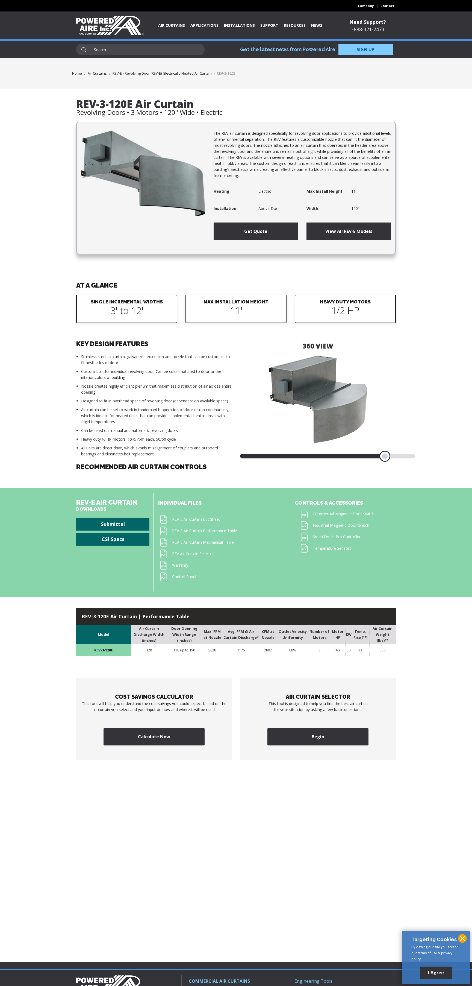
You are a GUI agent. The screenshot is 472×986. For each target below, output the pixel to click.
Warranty (180, 565)
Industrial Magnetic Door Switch (341, 525)
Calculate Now (154, 737)
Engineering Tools (313, 981)
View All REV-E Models (348, 231)
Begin (318, 737)
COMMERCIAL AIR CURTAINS (219, 981)
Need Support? (367, 22)
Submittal (113, 524)
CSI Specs (113, 539)
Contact (387, 6)
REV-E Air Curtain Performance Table (204, 530)
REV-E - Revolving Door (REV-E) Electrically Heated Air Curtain (162, 73)
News (316, 25)
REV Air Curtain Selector (193, 553)
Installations (239, 25)
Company (366, 6)
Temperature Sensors (332, 548)
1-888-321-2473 (366, 29)
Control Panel (184, 576)
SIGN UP (365, 49)
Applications (204, 25)
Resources (295, 25)
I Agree (436, 973)
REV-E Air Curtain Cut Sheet (196, 519)
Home (77, 73)
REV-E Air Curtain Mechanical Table (203, 542)
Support (269, 25)
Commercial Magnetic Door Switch (343, 513)
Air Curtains (171, 25)
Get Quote (255, 231)
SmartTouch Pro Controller (337, 536)
